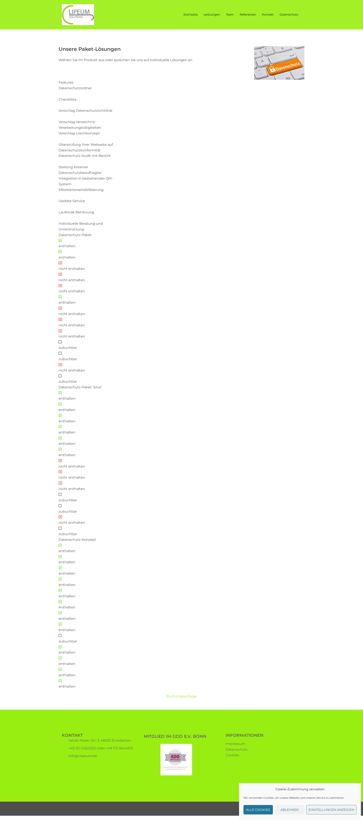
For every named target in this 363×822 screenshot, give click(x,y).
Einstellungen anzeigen (331, 810)
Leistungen (212, 14)
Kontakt (268, 14)
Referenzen (248, 14)
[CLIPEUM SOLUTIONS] (78, 14)
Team (230, 14)
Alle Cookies (258, 810)
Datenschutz (289, 14)
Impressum (235, 744)
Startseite (190, 14)
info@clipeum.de (82, 756)
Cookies (232, 755)
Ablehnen (289, 810)
